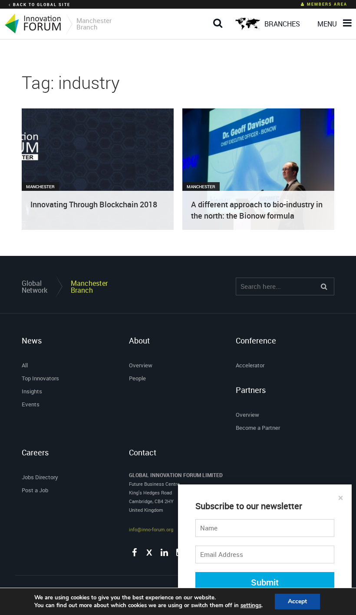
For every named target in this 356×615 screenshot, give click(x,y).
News (32, 340)
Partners (251, 390)
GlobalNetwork (34, 286)
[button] (217, 16)
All (25, 365)
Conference (256, 340)
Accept (297, 601)
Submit (265, 582)
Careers (35, 452)
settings (251, 605)
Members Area (327, 4)
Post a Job (35, 490)
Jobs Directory (40, 477)
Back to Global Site (41, 4)
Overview (140, 365)
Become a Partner (258, 428)
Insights (32, 391)
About (139, 340)
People (137, 378)
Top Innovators (40, 378)
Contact (142, 452)
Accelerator (250, 365)
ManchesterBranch (89, 286)
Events (31, 404)
